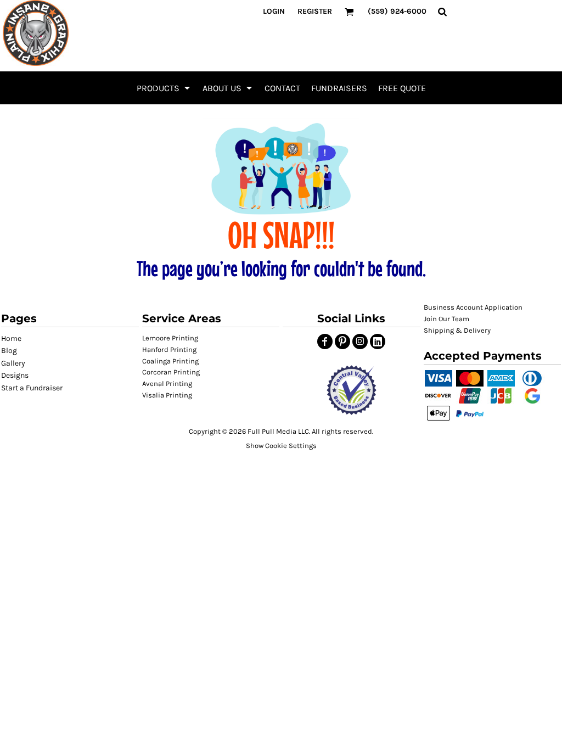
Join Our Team (446, 319)
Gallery (13, 363)
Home (11, 338)
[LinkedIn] (377, 341)
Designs (15, 375)
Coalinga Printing (170, 361)
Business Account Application (473, 307)
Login (274, 11)
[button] (164, 87)
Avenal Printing (167, 383)
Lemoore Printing (170, 338)
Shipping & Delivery (457, 330)
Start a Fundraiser (32, 388)
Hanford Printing (169, 349)
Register (314, 11)
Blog (9, 350)
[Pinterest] (342, 341)
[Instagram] (360, 341)
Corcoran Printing (171, 372)
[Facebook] (325, 341)
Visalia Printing (167, 395)
